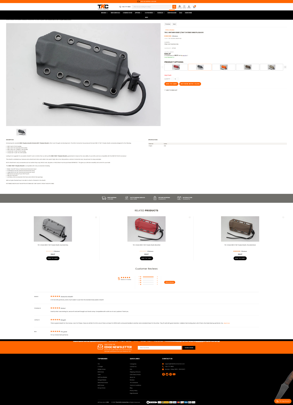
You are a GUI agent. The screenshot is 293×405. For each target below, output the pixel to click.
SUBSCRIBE (135, 215)
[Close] (167, 186)
